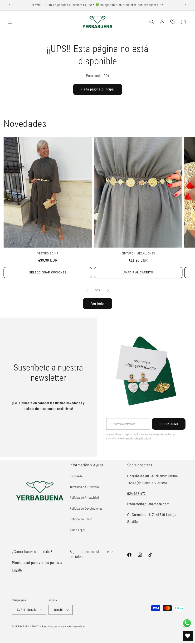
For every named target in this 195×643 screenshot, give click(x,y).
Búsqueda (76, 476)
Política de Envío (81, 519)
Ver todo (97, 303)
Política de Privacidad (84, 497)
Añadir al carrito (138, 272)
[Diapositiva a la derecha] (108, 290)
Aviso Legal (77, 530)
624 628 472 (136, 493)
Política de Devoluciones (86, 508)
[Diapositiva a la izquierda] (87, 290)
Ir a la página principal (97, 89)
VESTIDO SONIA (47, 253)
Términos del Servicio (84, 487)
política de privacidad (138, 438)
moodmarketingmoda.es (72, 626)
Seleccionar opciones (47, 272)
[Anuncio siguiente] (185, 5)
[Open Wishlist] (172, 22)
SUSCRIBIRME (169, 424)
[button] (10, 22)
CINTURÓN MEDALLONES (138, 253)
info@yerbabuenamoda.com (148, 504)
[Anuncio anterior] (9, 5)
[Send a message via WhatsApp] (187, 623)
